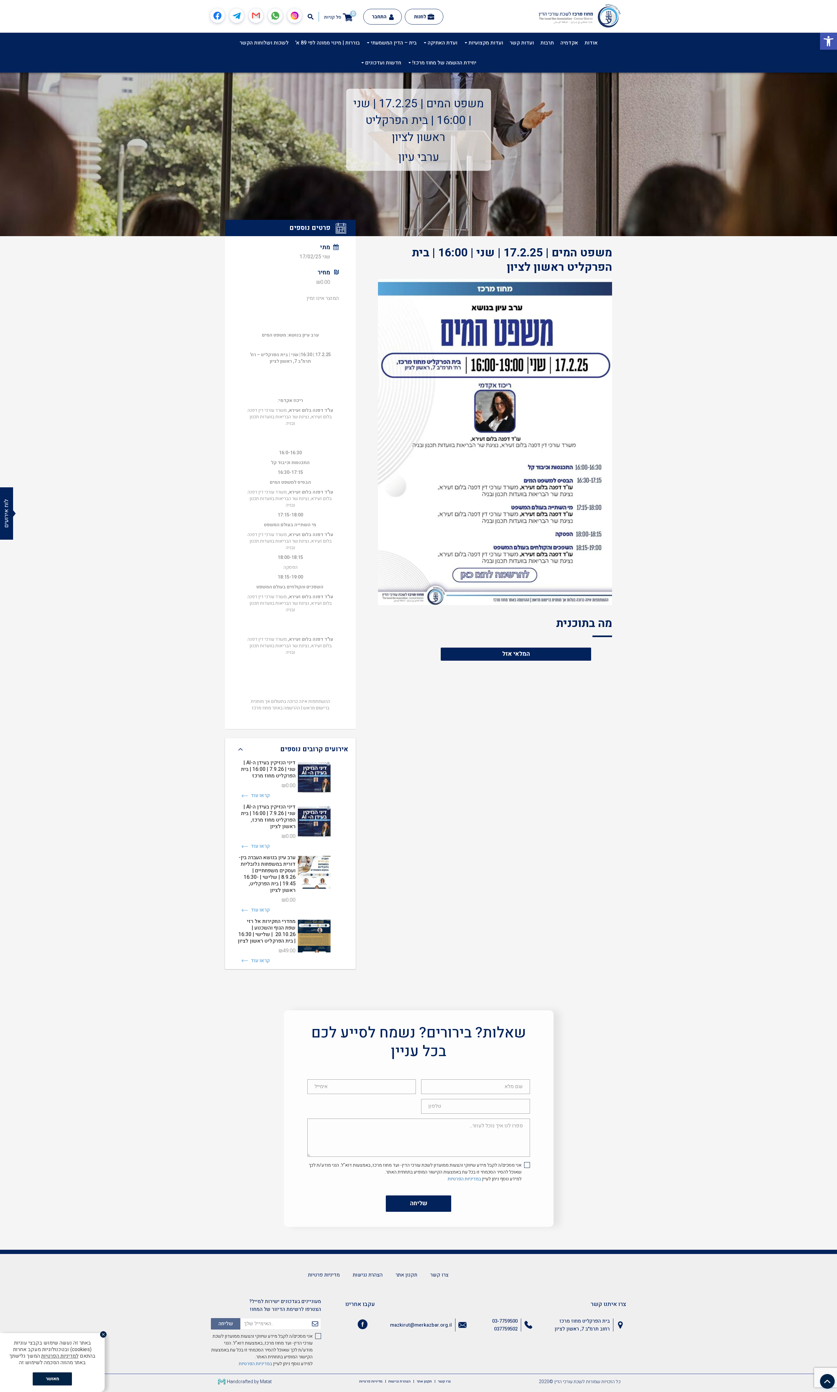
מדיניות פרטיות (324, 1275)
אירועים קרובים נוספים (314, 749)
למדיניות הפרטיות (59, 1356)
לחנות (420, 16)
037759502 (506, 1328)
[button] (828, 41)
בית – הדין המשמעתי (393, 43)
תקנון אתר (406, 1275)
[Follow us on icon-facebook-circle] (362, 1325)
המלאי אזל (516, 654)
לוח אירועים (6, 513)
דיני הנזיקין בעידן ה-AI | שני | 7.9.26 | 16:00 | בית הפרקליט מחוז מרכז (268, 769)
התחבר (380, 16)
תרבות (547, 43)
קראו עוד (259, 795)
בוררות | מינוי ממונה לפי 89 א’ (327, 43)
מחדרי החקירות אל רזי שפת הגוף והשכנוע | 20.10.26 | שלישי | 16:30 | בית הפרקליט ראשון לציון (267, 931)
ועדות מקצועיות (485, 43)
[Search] (311, 17)
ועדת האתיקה (441, 43)
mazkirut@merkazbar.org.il (421, 1325)
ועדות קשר (522, 43)
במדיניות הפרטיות (464, 1178)
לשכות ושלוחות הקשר (264, 43)
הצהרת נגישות (368, 1275)
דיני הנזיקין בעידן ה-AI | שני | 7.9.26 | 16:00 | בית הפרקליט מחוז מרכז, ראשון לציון (268, 816)
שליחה (418, 1203)
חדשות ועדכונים (382, 63)
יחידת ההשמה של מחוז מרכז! (443, 63)
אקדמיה (569, 43)
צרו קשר (439, 1275)
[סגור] (103, 1334)
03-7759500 (505, 1321)
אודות (591, 43)
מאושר (52, 1378)
